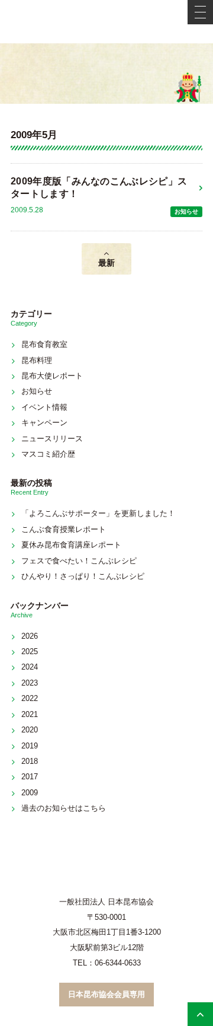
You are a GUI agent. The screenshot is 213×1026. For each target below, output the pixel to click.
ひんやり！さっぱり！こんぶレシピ (82, 576)
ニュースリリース (52, 438)
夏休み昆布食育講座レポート (71, 544)
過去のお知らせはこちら (63, 808)
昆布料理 (36, 360)
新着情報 (106, 73)
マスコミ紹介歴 (48, 454)
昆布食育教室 (44, 344)
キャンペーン (44, 422)
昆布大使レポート (52, 375)
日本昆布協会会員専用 (106, 994)
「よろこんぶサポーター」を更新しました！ (98, 513)
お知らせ (186, 211)
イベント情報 (44, 407)
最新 (106, 262)
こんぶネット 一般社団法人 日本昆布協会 (106, 21)
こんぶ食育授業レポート (63, 529)
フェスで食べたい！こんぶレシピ (79, 560)
